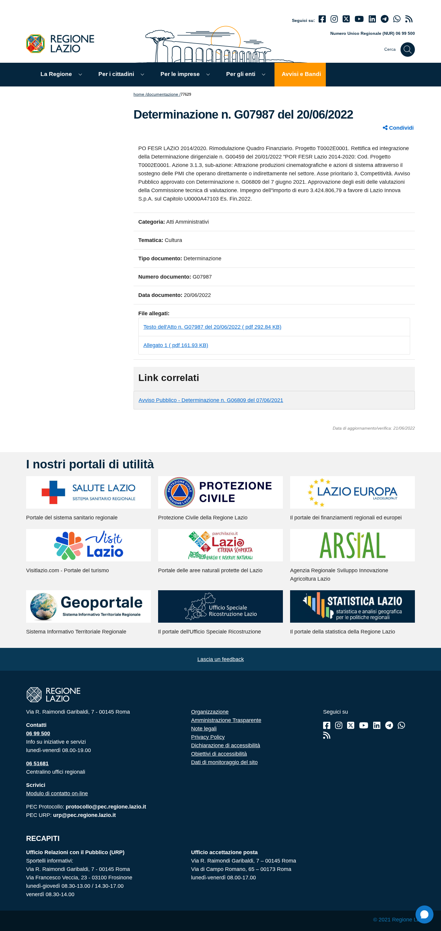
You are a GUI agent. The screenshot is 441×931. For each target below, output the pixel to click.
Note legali (204, 729)
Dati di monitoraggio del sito (224, 762)
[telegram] (384, 19)
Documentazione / (164, 94)
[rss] (408, 19)
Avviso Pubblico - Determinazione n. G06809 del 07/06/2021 (211, 400)
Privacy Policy (208, 737)
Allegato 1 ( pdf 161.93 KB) (175, 345)
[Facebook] (322, 19)
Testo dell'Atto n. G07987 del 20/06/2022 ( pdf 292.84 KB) (212, 327)
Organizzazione (210, 712)
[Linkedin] (372, 19)
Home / (140, 94)
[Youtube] (359, 19)
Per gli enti (240, 74)
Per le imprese (180, 74)
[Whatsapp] (396, 19)
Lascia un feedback (220, 659)
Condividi (401, 128)
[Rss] (326, 735)
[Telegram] (389, 725)
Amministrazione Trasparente (226, 720)
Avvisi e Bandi (301, 74)
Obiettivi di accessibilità (219, 754)
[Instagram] (334, 19)
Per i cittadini (116, 74)
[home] (63, 43)
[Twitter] (346, 19)
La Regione (56, 74)
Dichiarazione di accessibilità (225, 745)
